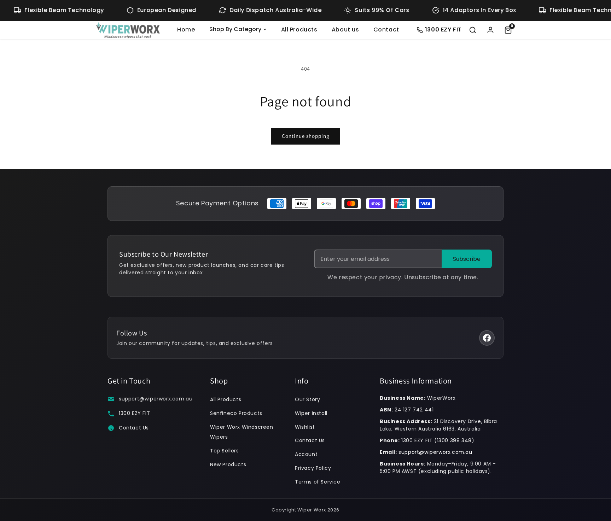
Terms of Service (318, 481)
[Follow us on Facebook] (487, 338)
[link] (508, 30)
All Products (299, 29)
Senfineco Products (236, 413)
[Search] (472, 30)
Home (186, 29)
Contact (386, 29)
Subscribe (467, 259)
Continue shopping (306, 136)
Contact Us (134, 427)
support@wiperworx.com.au (155, 398)
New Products (228, 464)
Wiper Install (311, 413)
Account (306, 454)
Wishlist (305, 427)
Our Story (307, 399)
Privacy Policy (313, 468)
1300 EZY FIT (134, 413)
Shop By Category (235, 29)
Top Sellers (224, 450)
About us (345, 29)
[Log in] (490, 30)
